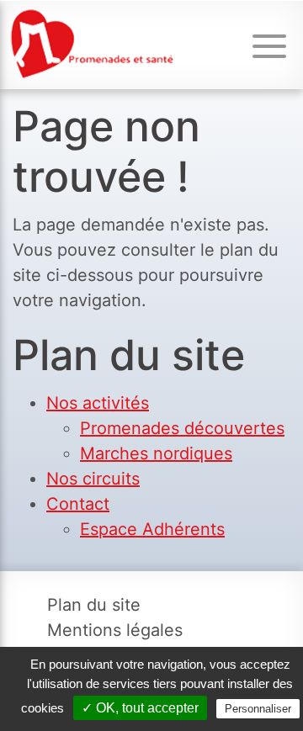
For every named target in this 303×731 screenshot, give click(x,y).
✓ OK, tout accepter (140, 708)
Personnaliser (258, 708)
